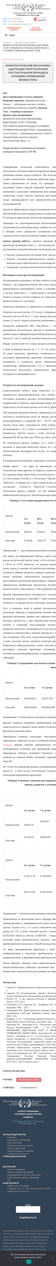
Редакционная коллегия (17, 1154)
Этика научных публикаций (18, 1140)
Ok (28, 1262)
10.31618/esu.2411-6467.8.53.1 (20, 24)
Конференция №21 (28, 1088)
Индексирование (14, 1143)
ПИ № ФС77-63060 (35, 13)
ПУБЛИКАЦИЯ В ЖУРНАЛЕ (14, 1156)
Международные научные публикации (24, 1175)
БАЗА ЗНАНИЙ (9, 1167)
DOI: (5, 24)
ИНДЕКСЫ (28, 1117)
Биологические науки (13, 60)
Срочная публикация (35, 29)
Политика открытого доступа (20, 1146)
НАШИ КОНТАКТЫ (11, 1183)
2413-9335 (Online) (15, 22)
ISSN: (5, 19)
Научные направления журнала (20, 1151)
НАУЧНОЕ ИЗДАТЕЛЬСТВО (14, 1135)
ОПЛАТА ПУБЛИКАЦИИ (28, 1111)
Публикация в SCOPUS (14, 29)
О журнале (11, 1137)
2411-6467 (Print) (15, 19)
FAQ (9, 1180)
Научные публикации (16, 1148)
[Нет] (52, 1258)
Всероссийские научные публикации (23, 1178)
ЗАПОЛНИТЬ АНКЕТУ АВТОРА (28, 1114)
